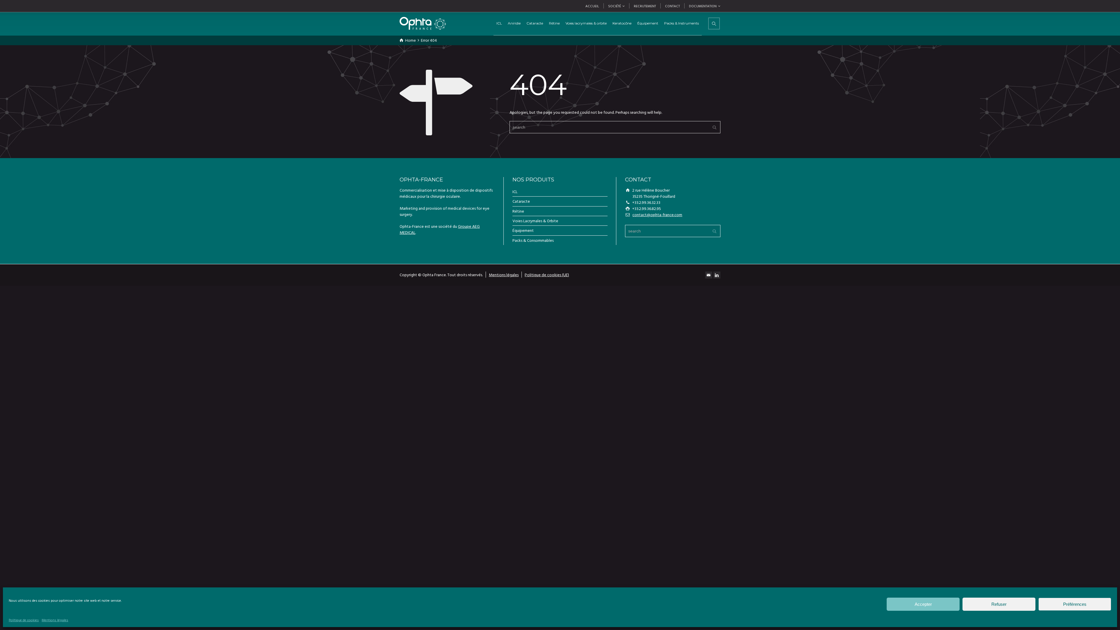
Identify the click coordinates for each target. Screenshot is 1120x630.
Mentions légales (55, 619)
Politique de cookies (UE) (547, 275)
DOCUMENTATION (703, 5)
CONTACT (672, 5)
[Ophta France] (423, 23)
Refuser (999, 604)
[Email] (708, 275)
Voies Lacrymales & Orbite (535, 221)
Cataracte (521, 201)
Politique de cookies (24, 619)
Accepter (923, 604)
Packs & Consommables (533, 240)
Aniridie (514, 23)
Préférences (1074, 604)
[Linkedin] (716, 275)
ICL (499, 23)
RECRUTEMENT (645, 5)
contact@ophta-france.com (657, 214)
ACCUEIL (592, 5)
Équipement (523, 230)
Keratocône (621, 23)
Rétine (518, 211)
